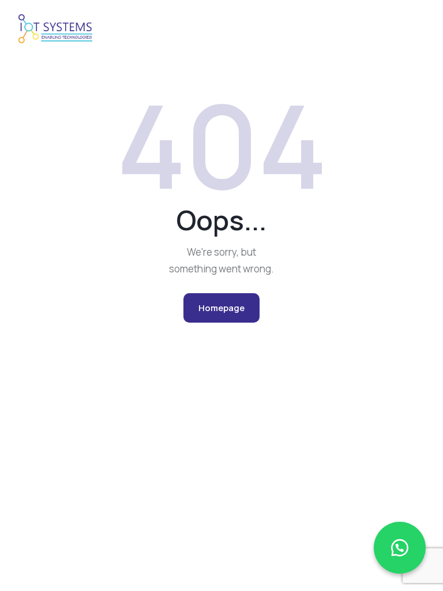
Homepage (221, 308)
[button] (400, 548)
